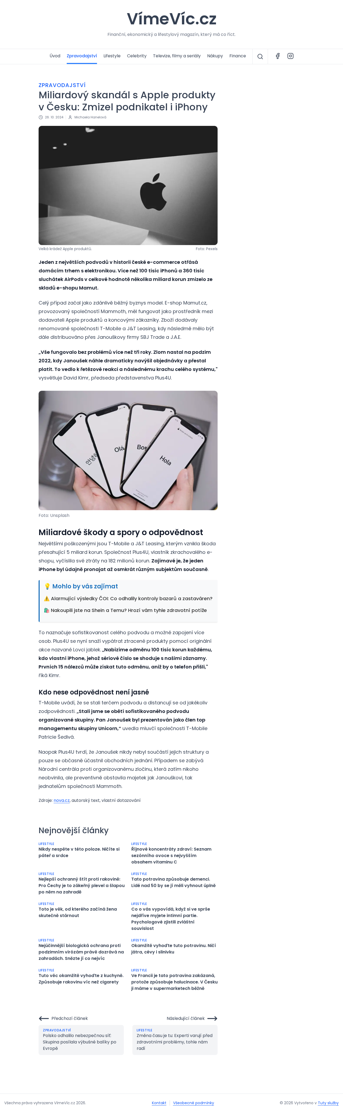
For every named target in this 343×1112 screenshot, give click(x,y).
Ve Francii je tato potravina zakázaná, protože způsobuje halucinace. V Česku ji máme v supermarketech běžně (174, 981)
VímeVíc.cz (172, 19)
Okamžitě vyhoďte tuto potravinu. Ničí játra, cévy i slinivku (173, 948)
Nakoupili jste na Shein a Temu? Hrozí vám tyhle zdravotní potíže (129, 610)
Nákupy (215, 56)
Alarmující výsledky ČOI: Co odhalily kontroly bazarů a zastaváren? (131, 598)
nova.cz (62, 800)
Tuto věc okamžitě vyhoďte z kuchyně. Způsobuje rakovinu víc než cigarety (81, 978)
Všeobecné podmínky (193, 1103)
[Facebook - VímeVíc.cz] (277, 56)
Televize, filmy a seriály (177, 56)
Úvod (55, 56)
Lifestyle (112, 56)
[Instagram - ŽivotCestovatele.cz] (290, 56)
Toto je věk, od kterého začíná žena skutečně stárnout (78, 912)
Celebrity (137, 56)
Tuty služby (328, 1103)
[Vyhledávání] (260, 56)
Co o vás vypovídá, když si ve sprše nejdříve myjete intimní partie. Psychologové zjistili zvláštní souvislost (170, 918)
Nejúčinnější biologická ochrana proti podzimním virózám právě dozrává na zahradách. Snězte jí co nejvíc (81, 951)
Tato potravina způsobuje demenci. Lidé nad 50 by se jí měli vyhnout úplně (173, 882)
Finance (237, 56)
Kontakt (159, 1103)
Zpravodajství (82, 56)
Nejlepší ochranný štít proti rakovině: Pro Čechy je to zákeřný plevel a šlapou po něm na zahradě (82, 885)
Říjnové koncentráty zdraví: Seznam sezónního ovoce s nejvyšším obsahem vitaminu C (171, 855)
